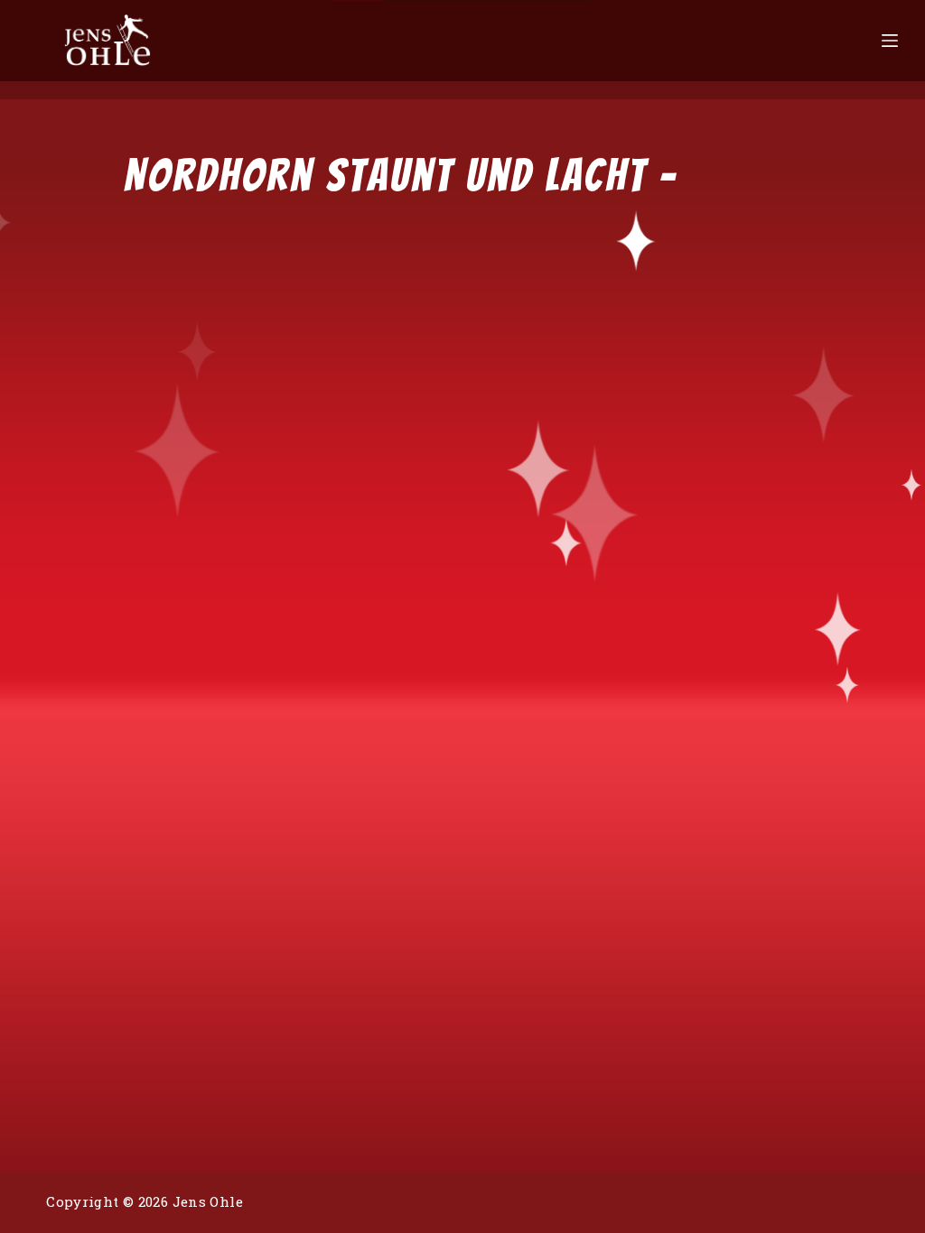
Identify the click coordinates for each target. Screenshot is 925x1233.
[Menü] (890, 40)
